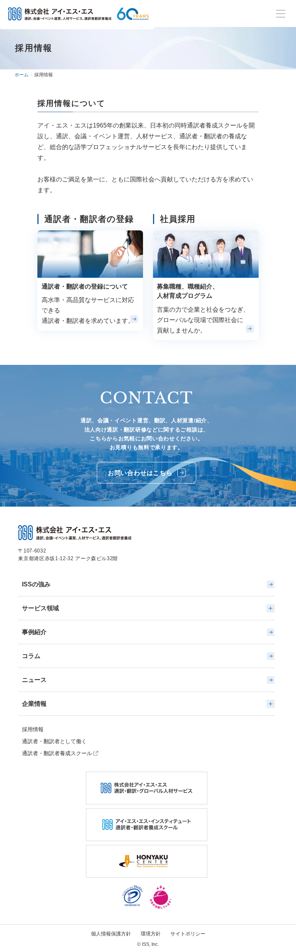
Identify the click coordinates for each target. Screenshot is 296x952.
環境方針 (151, 934)
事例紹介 (34, 632)
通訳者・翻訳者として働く (54, 741)
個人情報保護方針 (111, 934)
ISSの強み (36, 584)
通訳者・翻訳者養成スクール (57, 753)
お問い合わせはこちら (140, 473)
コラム (31, 656)
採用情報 (33, 729)
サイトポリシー (187, 934)
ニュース (34, 680)
